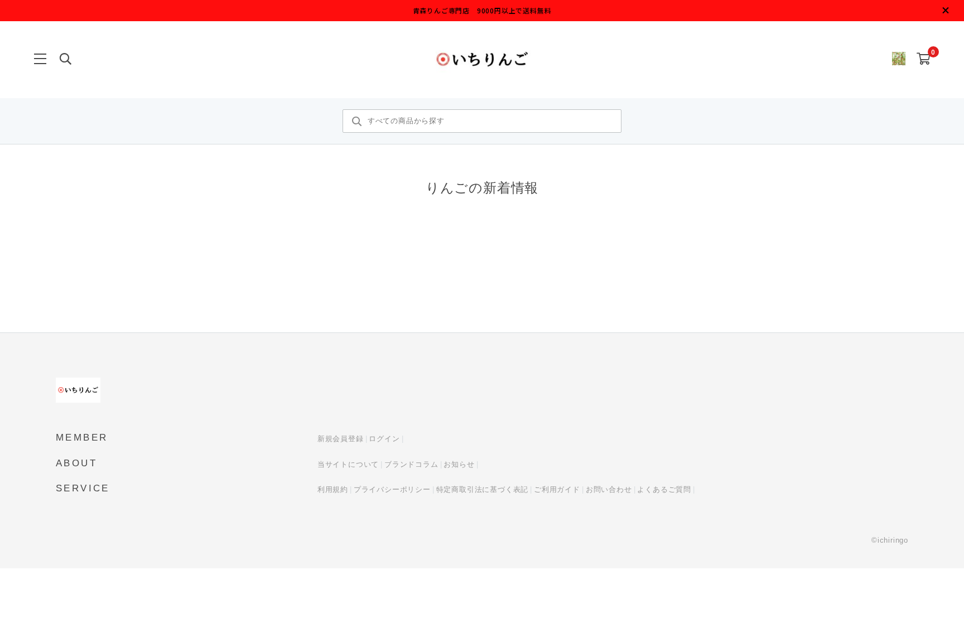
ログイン (384, 438)
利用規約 (332, 489)
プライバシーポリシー (392, 489)
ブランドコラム (411, 464)
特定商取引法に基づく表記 (482, 489)
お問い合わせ (609, 489)
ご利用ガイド (557, 489)
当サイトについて (348, 464)
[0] (924, 59)
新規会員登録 (340, 438)
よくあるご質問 (664, 489)
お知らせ (459, 464)
